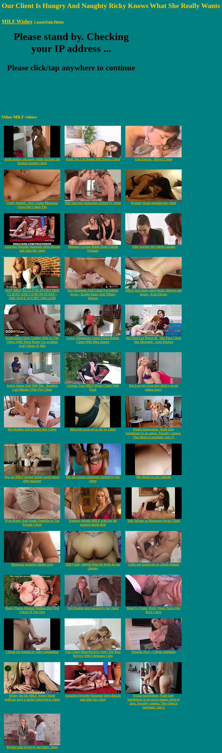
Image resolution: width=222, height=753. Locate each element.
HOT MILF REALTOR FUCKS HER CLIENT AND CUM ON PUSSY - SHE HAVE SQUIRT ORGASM (32, 294)
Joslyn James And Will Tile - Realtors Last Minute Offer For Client (32, 387)
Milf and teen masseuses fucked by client (93, 203)
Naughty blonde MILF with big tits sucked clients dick (93, 522)
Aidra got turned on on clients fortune (153, 564)
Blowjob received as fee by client (93, 429)
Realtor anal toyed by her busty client (32, 747)
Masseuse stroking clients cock (32, 564)
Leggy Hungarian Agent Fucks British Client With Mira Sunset (93, 340)
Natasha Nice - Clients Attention (153, 652)
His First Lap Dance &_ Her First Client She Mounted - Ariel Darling (153, 340)
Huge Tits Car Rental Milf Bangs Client (93, 159)
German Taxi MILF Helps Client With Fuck (93, 387)
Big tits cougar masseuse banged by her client (93, 479)
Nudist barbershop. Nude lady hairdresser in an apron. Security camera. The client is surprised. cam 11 (153, 433)
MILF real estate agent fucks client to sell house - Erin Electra (154, 292)
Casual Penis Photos (49, 22)
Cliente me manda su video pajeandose (32, 652)
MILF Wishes (17, 21)
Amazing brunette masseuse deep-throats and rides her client (32, 248)
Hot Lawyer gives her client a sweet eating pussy (153, 387)
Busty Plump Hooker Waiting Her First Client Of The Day (32, 610)
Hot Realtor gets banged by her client (92, 608)
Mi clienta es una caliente (153, 477)
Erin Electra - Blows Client (153, 159)
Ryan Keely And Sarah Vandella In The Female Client (32, 522)
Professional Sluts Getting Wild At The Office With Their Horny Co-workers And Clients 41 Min (32, 342)
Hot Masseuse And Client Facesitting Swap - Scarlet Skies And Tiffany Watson (92, 294)
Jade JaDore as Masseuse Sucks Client (153, 520)
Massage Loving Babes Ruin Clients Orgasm (93, 248)
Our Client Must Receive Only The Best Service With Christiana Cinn (93, 654)
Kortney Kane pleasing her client (153, 203)
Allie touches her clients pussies (153, 246)
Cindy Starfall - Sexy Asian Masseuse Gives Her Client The (32, 205)
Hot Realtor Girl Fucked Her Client (32, 429)
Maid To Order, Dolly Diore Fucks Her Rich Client (153, 610)
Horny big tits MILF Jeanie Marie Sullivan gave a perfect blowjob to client (32, 697)
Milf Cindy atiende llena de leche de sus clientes (92, 566)
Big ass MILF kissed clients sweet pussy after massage (32, 479)
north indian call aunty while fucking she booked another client (32, 161)
